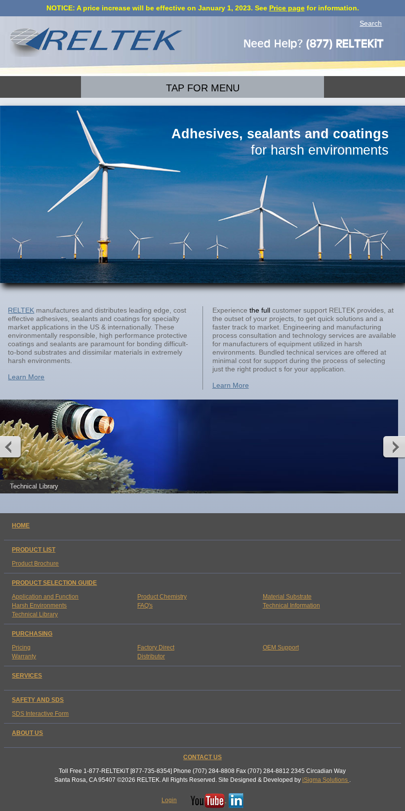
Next (392, 446)
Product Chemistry (162, 596)
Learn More (26, 377)
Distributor (151, 656)
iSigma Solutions (325, 779)
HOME (21, 525)
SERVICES (27, 675)
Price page (287, 8)
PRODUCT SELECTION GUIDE (54, 582)
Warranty (24, 656)
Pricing (21, 647)
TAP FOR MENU (203, 87)
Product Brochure (35, 563)
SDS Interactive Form (40, 713)
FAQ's (145, 605)
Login (169, 800)
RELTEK (21, 310)
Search (371, 23)
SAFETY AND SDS (38, 699)
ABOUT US (27, 733)
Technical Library (35, 614)
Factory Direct (155, 647)
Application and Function (45, 596)
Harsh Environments (39, 605)
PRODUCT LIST (33, 549)
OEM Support (281, 647)
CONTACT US (202, 757)
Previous (13, 446)
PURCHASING (32, 633)
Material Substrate (287, 596)
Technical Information (291, 605)
